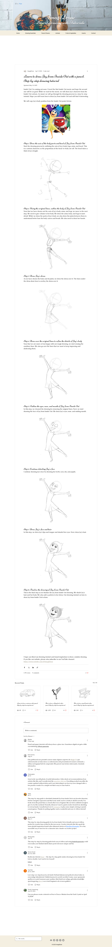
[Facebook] (54, 940)
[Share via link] (37, 667)
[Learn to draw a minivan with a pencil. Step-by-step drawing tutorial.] (27, 693)
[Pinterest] (57, 940)
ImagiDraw (60, 17)
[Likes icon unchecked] (29, 750)
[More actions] (87, 71)
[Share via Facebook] (24, 667)
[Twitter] (63, 940)
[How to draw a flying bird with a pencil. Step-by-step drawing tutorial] (56, 693)
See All (95, 682)
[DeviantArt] (60, 940)
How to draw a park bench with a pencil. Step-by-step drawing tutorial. (84, 704)
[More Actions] (87, 740)
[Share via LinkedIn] (33, 667)
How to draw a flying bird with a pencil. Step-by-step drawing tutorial (55, 704)
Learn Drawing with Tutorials (60, 22)
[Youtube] (51, 940)
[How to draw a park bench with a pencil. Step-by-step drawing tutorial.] (84, 693)
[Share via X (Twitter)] (29, 667)
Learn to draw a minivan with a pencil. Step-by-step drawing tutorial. (27, 704)
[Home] (15, 3)
